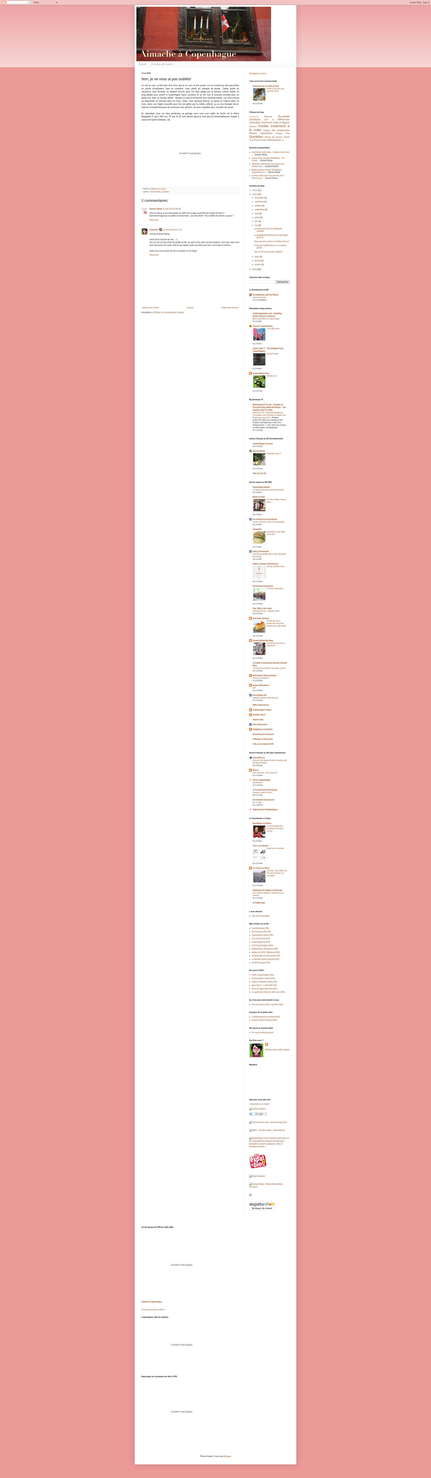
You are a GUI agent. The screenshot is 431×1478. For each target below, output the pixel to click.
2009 (254, 269)
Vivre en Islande (260, 846)
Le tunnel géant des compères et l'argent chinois (275, 828)
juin (256, 221)
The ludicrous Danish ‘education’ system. (269, 668)
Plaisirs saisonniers (260, 133)
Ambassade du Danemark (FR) (266, 956)
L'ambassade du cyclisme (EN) (266, 1017)
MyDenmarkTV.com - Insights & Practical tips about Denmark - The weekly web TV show (269, 407)
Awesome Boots (259, 297)
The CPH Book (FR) (261, 938)
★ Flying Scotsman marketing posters (268, 490)
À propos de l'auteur (162, 64)
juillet (257, 217)
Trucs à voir (260, 140)
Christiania (254, 119)
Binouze (268, 116)
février (258, 260)
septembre (260, 209)
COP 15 (269, 120)
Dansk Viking (156, 209)
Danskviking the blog (263, 640)
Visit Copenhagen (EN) (262, 945)
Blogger (227, 1456)
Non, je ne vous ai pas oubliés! (268, 252)
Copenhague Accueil (263, 443)
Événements (155, 192)
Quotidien (165, 192)
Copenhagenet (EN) (261, 942)
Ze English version (257, 73)
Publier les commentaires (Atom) (169, 312)
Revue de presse (273, 137)
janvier (258, 264)
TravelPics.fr (259, 758)
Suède (287, 137)
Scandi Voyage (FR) (261, 962)
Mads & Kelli (259, 497)
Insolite (263, 126)
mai (256, 225)
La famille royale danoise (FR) (265, 959)
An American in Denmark (265, 519)
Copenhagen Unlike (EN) (263, 978)
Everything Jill (259, 695)
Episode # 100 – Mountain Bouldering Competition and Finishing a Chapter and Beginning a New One (269, 415)
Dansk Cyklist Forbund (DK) (264, 1020)
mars (257, 256)
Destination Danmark (263, 586)
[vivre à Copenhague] (258, 1168)
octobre (258, 205)
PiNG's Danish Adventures (265, 564)
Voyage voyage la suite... (263, 792)
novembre (259, 201)
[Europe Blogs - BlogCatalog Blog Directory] (269, 1187)
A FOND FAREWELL (275, 589)
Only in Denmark (261, 551)
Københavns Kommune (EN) (265, 949)
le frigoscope (259, 903)
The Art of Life (259, 473)
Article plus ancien (229, 307)
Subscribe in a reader (259, 1104)
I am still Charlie (273, 329)
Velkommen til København (265, 809)
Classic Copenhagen (263, 326)
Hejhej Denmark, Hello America (265, 698)
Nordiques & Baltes (262, 823)
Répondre (154, 220)
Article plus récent (150, 307)
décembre (259, 198)
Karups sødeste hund (275, 566)
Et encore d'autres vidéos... (153, 1309)
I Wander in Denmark (263, 739)
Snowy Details (272, 354)
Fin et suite (257, 802)
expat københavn (261, 685)
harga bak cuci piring (275, 848)
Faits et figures (281, 122)
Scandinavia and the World (265, 295)
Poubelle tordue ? (274, 454)
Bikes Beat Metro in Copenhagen (266, 319)
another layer (259, 715)
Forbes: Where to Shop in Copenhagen (269, 522)
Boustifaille (284, 116)
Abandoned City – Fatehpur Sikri (266, 611)
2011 (254, 190)
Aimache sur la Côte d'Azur (266, 86)
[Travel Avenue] (268, 1122)
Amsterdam (257, 782)
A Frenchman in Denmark (265, 790)
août (257, 213)
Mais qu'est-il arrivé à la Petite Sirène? (271, 241)
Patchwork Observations (264, 675)
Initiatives (253, 126)
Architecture (253, 117)
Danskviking (259, 451)
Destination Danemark (263, 800)
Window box (272, 376)
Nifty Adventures (261, 705)
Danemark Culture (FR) (262, 935)
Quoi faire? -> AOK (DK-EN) (264, 985)
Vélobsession (274, 140)
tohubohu (257, 529)
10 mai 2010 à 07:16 (172, 230)
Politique (279, 133)
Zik (283, 140)
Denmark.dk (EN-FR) (261, 931)
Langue (266, 130)
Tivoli (251, 140)
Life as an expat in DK (263, 744)
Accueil (142, 64)
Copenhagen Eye (261, 373)
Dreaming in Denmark (263, 734)
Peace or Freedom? (261, 678)
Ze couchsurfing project (262, 1032)
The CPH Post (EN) (260, 916)
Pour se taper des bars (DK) (264, 988)
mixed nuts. (258, 719)
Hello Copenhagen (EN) (263, 975)
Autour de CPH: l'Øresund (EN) (266, 952)
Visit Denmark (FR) (260, 928)
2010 (254, 194)
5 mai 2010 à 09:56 (172, 209)
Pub (288, 133)
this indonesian (260, 724)
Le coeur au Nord (261, 868)
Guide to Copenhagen (151, 1302)
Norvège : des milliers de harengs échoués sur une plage (277, 873)
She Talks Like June (262, 608)
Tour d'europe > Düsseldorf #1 (265, 773)
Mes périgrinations (281, 130)
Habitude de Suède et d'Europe (267, 890)
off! (254, 688)
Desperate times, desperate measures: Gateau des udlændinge (276, 623)
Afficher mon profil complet (277, 1050)
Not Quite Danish (261, 618)
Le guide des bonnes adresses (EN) (268, 992)
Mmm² (256, 770)
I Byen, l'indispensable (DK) (264, 982)
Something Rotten (261, 487)
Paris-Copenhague (262, 780)
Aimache (154, 230)
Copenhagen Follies (262, 710)
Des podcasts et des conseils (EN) (267, 1004)
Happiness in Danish (262, 729)
